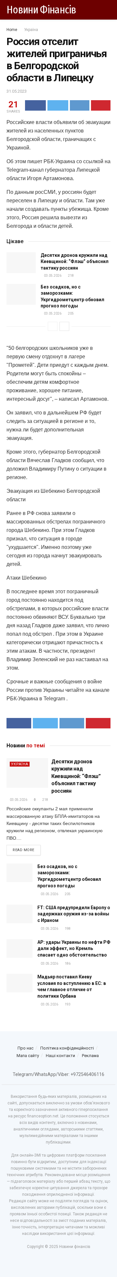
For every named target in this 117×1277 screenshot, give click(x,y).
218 (70, 275)
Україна (31, 29)
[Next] (64, 326)
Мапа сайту (28, 1055)
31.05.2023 (16, 91)
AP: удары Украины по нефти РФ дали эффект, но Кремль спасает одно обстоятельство (73, 949)
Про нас (25, 1048)
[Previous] (53, 326)
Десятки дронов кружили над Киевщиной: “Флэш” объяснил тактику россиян (75, 262)
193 (67, 1004)
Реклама (90, 1055)
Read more (23, 850)
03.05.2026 (52, 275)
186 (67, 963)
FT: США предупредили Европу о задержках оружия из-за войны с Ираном (73, 914)
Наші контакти (60, 1055)
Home (11, 29)
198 (67, 928)
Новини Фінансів (41, 9)
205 (70, 313)
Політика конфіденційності (67, 1048)
